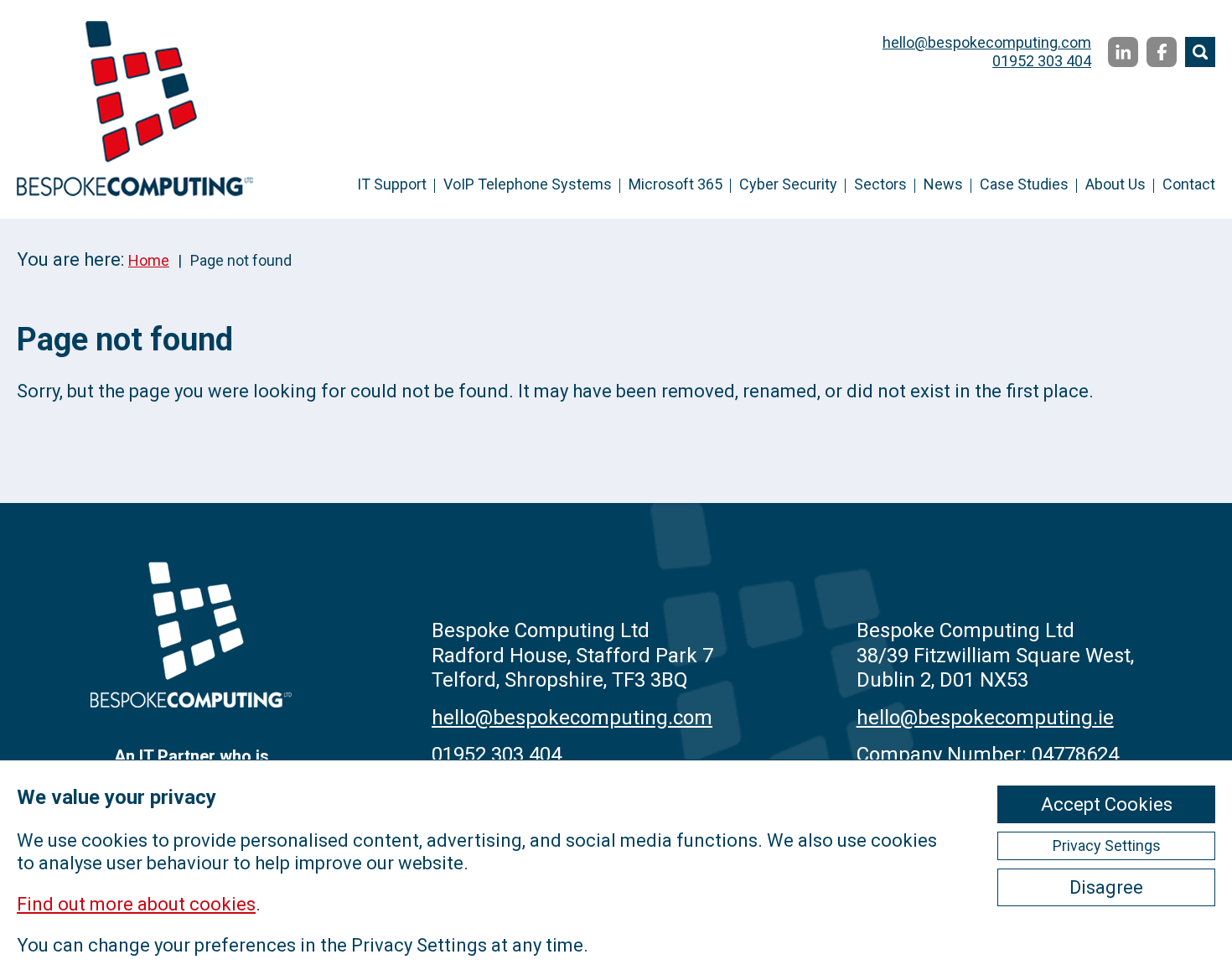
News (943, 184)
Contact (1188, 184)
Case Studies (1024, 184)
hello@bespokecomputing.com (987, 42)
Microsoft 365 (675, 184)
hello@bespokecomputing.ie (985, 717)
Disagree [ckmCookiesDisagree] (1106, 887)
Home (148, 260)
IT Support (392, 184)
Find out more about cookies (136, 904)
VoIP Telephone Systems (527, 184)
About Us (1115, 184)
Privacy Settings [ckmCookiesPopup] (1107, 845)
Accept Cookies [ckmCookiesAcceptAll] (1106, 804)
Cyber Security (788, 184)
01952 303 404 (1041, 61)
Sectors (880, 184)
